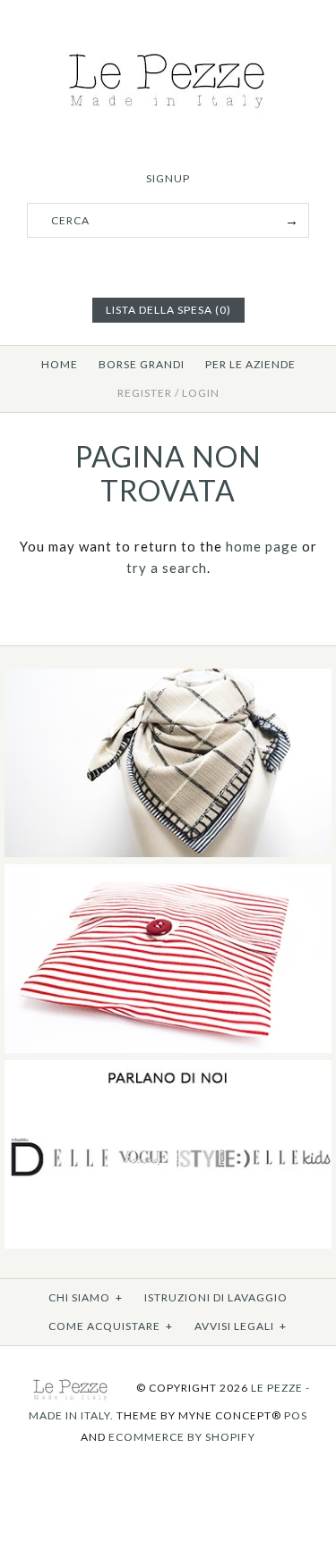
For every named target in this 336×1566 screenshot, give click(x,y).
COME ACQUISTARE (110, 1326)
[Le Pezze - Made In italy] (168, 46)
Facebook (146, 265)
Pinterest (168, 265)
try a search (166, 568)
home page (262, 546)
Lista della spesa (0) (168, 309)
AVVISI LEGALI (240, 1326)
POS (295, 1415)
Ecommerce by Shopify (181, 1437)
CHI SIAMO (85, 1297)
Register (144, 393)
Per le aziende (250, 364)
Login (201, 393)
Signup (168, 178)
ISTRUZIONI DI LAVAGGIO (216, 1297)
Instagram (191, 265)
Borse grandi (142, 364)
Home (59, 364)
